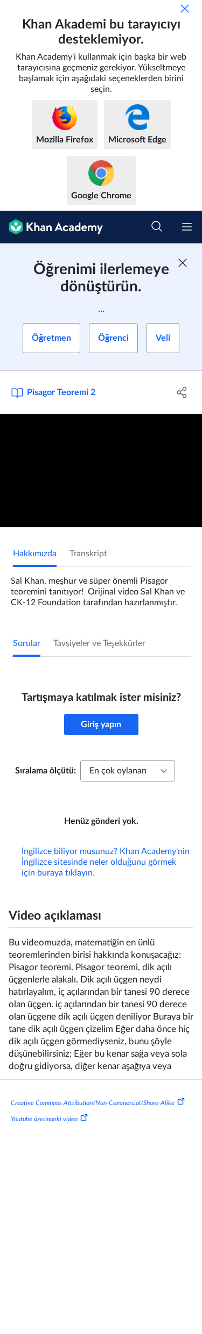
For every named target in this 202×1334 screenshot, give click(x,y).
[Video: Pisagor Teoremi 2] (101, 470)
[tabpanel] (101, 587)
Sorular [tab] (26, 643)
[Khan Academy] (51, 227)
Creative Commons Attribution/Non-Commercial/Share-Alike (93, 1103)
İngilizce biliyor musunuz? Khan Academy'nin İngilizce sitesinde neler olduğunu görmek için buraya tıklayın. (106, 862)
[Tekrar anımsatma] (184, 8)
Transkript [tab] (88, 553)
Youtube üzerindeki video (44, 1119)
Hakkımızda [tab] (35, 553)
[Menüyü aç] (186, 226)
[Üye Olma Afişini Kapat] (182, 263)
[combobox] (127, 770)
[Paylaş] (182, 392)
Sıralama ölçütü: (45, 770)
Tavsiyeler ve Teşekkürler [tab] (99, 643)
